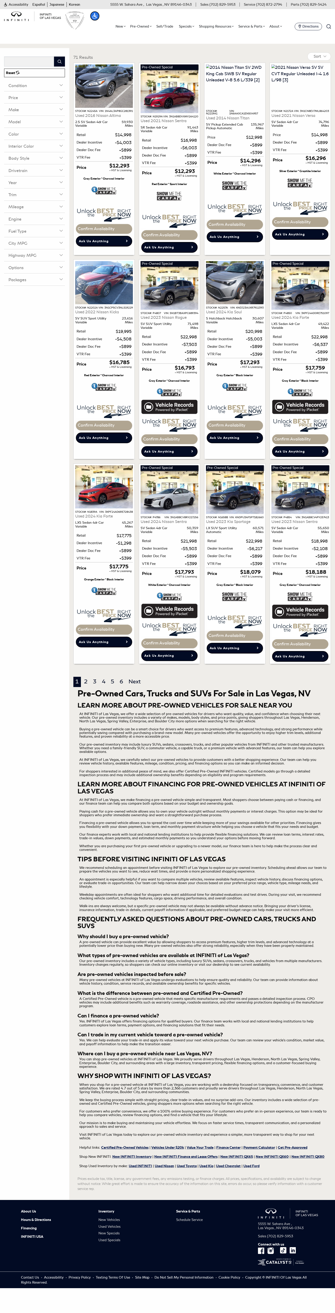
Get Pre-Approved (292, 1148)
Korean (74, 5)
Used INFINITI (140, 1166)
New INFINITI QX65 (236, 1157)
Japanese (56, 5)
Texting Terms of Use (113, 1277)
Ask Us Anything (93, 241)
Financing (29, 1228)
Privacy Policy (80, 1277)
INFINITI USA (32, 1237)
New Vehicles (109, 1220)
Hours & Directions (36, 1220)
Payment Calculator (259, 1148)
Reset (11, 73)
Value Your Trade (200, 1148)
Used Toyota (187, 1166)
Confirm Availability (96, 228)
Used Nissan (164, 1166)
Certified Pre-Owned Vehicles (125, 1148)
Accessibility (54, 1277)
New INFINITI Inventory (132, 1157)
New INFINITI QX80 (308, 1157)
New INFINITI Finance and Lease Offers (186, 1157)
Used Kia (206, 1166)
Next (135, 681)
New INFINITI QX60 (272, 1157)
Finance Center (228, 1148)
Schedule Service (189, 1220)
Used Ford (251, 1166)
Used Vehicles (109, 1227)
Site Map (142, 1277)
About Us (28, 1211)
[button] (16, 5)
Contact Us (30, 1277)
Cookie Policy (230, 1277)
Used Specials (109, 1240)
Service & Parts (188, 1211)
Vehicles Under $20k (167, 1148)
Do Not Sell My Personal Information (184, 1277)
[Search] (59, 61)
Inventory (106, 1211)
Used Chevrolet (228, 1166)
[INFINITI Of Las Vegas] (32, 15)
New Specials (109, 1233)
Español (38, 5)
